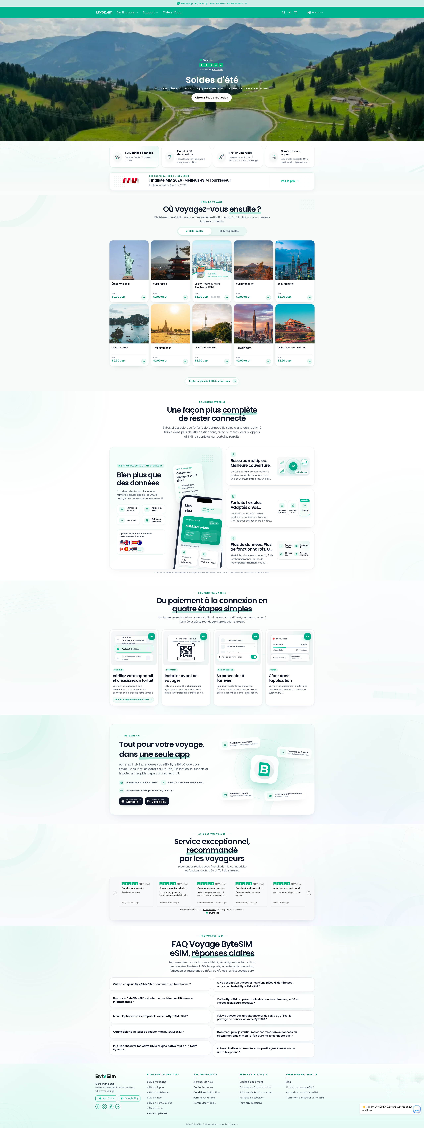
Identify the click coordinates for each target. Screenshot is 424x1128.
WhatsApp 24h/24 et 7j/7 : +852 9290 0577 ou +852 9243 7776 (214, 3)
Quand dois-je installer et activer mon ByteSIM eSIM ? (148, 1032)
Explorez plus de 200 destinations (209, 381)
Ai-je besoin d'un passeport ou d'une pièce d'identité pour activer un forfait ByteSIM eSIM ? (255, 984)
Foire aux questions (251, 1103)
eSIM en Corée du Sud (159, 1103)
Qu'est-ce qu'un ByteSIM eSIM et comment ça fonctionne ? (152, 984)
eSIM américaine (156, 1082)
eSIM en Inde (154, 1097)
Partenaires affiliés (204, 1097)
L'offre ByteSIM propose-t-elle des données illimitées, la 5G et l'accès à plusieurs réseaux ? (258, 1001)
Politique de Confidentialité (255, 1087)
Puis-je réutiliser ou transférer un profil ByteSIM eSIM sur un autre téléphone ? (256, 1050)
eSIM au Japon (155, 1087)
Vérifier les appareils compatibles (132, 699)
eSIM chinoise (155, 1108)
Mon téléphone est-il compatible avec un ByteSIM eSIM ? (150, 1016)
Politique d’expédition (252, 1097)
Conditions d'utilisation (206, 1092)
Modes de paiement (251, 1082)
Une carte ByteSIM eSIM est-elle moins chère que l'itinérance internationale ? (153, 1000)
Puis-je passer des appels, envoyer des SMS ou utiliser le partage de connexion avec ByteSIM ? (254, 1017)
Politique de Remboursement (256, 1092)
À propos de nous (203, 1082)
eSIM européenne (157, 1113)
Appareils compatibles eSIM (302, 1092)
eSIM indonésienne (158, 1092)
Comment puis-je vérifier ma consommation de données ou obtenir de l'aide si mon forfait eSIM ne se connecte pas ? (257, 1034)
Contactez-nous (203, 1087)
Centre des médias (204, 1103)
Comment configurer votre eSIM (305, 1097)
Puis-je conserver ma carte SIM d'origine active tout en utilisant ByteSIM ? (155, 1048)
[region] (270, 508)
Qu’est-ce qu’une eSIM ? (300, 1087)
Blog (288, 1082)
